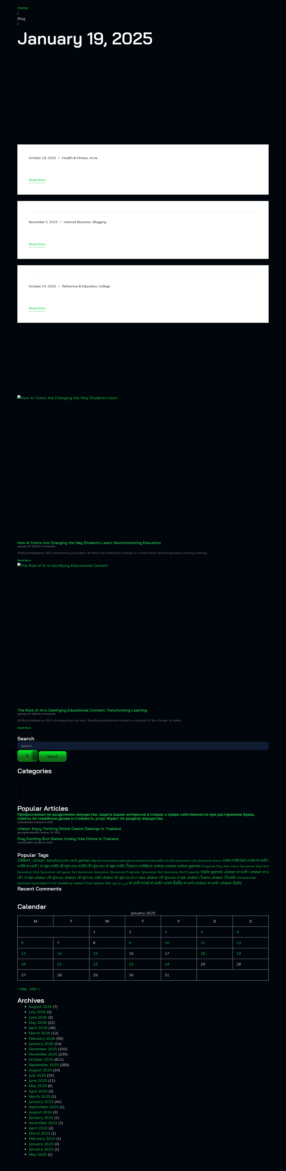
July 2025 (37, 1075)
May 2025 (38, 1085)
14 (59, 953)
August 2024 (40, 1112)
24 (167, 964)
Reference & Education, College (86, 286)
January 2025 (41, 1101)
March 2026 (39, 1033)
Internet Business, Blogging (85, 222)
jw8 (160, 860)
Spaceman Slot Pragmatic (182, 872)
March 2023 (39, 1133)
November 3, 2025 (43, 222)
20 (23, 964)
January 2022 (41, 1149)
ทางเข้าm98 (139, 882)
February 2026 (42, 1038)
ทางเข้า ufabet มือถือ (224, 883)
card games (79, 860)
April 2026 (38, 1027)
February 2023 (42, 1138)
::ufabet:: (38, 860)
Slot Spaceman (82, 872)
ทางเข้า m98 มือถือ (166, 882)
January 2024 (41, 1117)
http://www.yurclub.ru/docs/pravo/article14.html (123, 860)
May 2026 (38, 1022)
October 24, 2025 (42, 286)
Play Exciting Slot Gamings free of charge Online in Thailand (125, 229)
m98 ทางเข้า (258, 860)
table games (212, 871)
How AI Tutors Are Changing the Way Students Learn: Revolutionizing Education (89, 542)
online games (189, 865)
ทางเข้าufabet (194, 883)
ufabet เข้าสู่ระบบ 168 (82, 877)
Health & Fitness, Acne (80, 158)
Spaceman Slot (152, 872)
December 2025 (43, 1048)
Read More (24, 560)
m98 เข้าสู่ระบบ (63, 865)
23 (131, 964)
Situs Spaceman (44, 872)
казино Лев (102, 883)
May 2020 (38, 1154)
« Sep (22, 988)
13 (23, 953)
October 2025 (41, 1059)
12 (239, 942)
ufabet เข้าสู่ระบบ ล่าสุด (166, 877)
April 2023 (38, 1128)
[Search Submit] (27, 756)
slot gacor (64, 872)
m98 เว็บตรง (127, 865)
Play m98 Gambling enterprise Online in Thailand (107, 165)
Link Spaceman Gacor (206, 860)
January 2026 (41, 1043)
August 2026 (40, 1006)
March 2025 (39, 1096)
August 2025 (40, 1070)
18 (203, 953)
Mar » (35, 988)
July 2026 (37, 1011)
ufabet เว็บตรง (198, 877)
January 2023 (41, 1143)
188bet (23, 860)
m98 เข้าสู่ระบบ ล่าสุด (96, 865)
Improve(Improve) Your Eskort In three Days (96, 293)
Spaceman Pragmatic (125, 872)
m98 (226, 860)
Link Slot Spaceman (177, 860)
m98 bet (238, 860)
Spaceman (101, 872)
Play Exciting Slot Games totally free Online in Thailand (67, 838)
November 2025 (43, 1054)
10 (167, 942)
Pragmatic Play (212, 866)
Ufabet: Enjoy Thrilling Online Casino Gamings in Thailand (69, 828)
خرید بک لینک (120, 883)
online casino (165, 865)
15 (95, 953)
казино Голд (82, 883)
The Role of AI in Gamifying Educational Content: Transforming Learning (82, 710)
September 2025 (44, 1064)
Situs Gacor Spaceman (239, 866)
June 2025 (38, 1080)
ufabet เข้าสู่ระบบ (48, 877)
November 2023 (43, 1122)
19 (239, 953)
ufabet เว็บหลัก (224, 877)
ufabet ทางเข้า (236, 871)
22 (95, 964)
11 (203, 942)
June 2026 (38, 1017)
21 (59, 964)
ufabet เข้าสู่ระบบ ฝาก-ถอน (124, 877)
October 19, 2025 (42, 158)
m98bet (146, 865)
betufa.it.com (57, 860)
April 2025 (38, 1091)
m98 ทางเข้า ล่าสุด (33, 865)
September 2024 (44, 1106)
